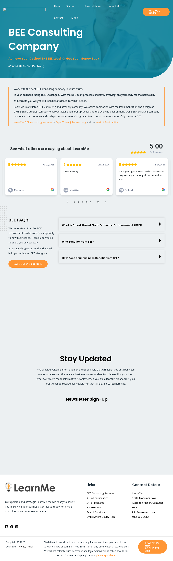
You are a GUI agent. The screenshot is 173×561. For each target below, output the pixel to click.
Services (71, 6)
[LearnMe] (24, 11)
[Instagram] (16, 526)
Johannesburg (78, 122)
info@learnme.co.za (143, 512)
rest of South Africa (107, 122)
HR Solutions (93, 507)
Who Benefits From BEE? (78, 241)
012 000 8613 (140, 516)
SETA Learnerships (97, 498)
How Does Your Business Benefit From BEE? (90, 258)
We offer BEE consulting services (33, 122)
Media (74, 17)
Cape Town (62, 122)
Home (57, 6)
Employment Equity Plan (100, 516)
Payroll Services (95, 512)
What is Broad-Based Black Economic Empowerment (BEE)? (102, 225)
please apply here (105, 555)
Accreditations (92, 6)
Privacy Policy (25, 546)
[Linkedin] (6, 526)
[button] (156, 12)
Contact (58, 17)
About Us (114, 6)
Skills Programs (95, 502)
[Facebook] (11, 526)
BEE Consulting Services (100, 493)
